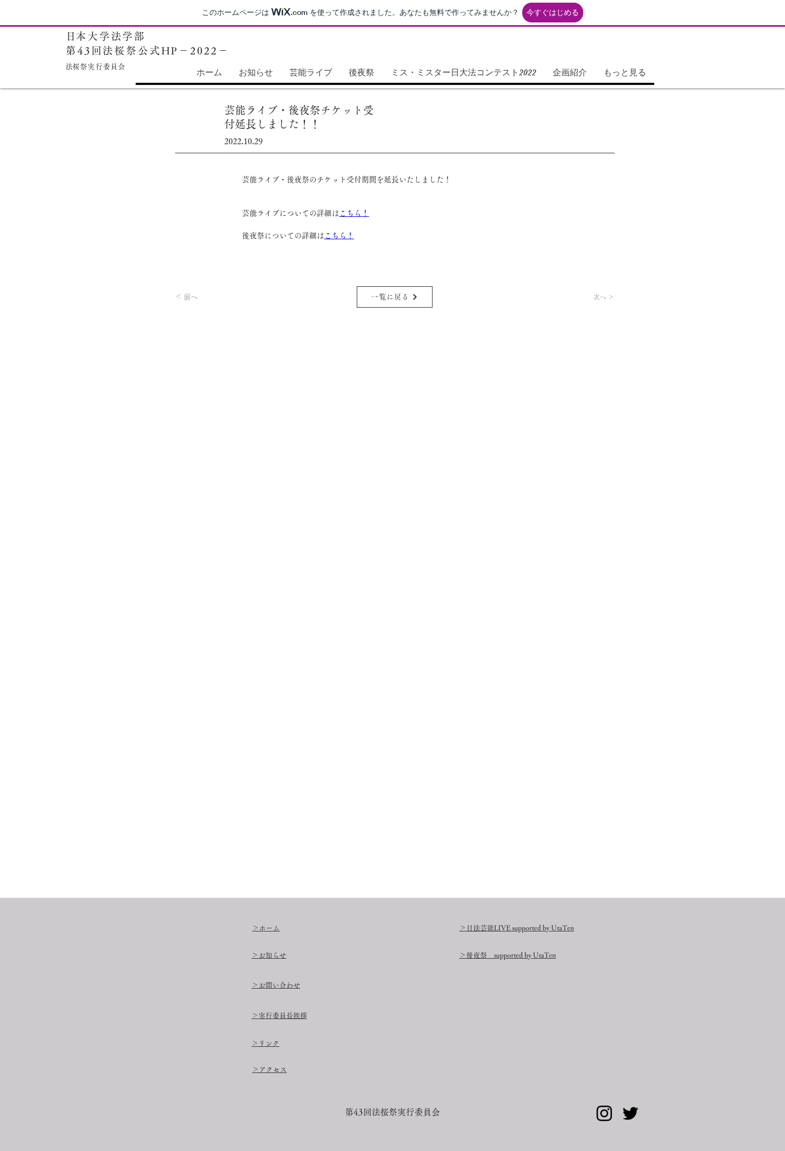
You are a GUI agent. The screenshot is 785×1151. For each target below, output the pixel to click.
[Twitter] (630, 1113)
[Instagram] (604, 1113)
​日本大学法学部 (106, 36)
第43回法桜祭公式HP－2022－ (147, 50)
